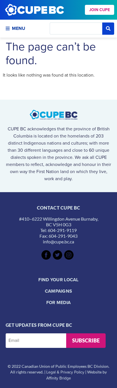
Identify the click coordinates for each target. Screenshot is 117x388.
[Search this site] (76, 28)
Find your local (58, 279)
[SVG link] (46, 255)
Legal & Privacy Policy (65, 372)
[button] (23, 28)
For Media (58, 302)
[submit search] (108, 28)
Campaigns (58, 291)
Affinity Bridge (58, 378)
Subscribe (86, 340)
